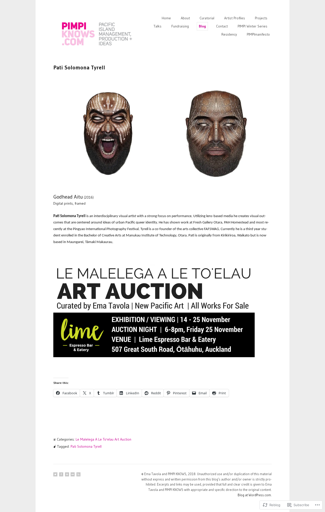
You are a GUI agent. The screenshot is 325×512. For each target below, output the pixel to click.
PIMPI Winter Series (252, 26)
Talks (157, 26)
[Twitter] (55, 474)
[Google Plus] (67, 474)
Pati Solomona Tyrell (86, 446)
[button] (107, 133)
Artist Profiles (234, 18)
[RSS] (78, 474)
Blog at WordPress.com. (255, 495)
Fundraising (180, 26)
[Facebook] (61, 474)
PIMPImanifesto (258, 34)
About (185, 18)
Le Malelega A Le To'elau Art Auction (103, 439)
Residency (229, 34)
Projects (261, 18)
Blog (202, 26)
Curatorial (207, 18)
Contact (222, 26)
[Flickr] (73, 474)
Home (166, 18)
